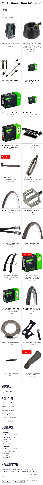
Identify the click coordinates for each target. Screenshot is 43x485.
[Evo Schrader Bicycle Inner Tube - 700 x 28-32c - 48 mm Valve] (11, 295)
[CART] (40, 3)
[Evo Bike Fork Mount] (32, 132)
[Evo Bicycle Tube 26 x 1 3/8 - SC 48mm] (32, 100)
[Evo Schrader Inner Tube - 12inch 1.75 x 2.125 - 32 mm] (32, 295)
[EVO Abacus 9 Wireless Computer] (11, 30)
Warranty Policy (8, 407)
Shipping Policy (8, 414)
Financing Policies (9, 417)
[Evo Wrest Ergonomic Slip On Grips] (32, 360)
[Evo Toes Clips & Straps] (32, 329)
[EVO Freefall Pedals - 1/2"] (32, 198)
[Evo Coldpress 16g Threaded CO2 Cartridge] (32, 165)
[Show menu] (3, 3)
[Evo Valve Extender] (11, 360)
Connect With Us (8, 421)
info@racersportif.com (11, 435)
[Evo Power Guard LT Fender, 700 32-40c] (11, 263)
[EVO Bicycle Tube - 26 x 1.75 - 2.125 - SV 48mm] (32, 67)
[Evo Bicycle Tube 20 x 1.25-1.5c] (11, 100)
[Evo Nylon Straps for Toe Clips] (11, 230)
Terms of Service (8, 410)
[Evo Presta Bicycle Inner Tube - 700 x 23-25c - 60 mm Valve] (32, 263)
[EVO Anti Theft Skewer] (11, 67)
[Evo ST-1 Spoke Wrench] (11, 329)
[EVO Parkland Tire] (32, 230)
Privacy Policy (6, 482)
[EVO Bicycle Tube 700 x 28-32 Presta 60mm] (11, 132)
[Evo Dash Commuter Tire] (11, 198)
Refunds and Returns (9, 403)
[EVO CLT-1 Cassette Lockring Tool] (11, 165)
